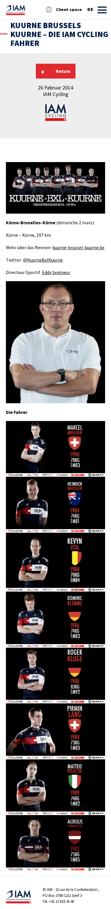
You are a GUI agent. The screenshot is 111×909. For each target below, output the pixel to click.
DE (90, 9)
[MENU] (102, 10)
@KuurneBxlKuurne (43, 260)
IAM (49, 889)
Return (63, 71)
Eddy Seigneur (56, 272)
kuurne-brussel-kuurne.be (78, 247)
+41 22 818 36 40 (61, 901)
